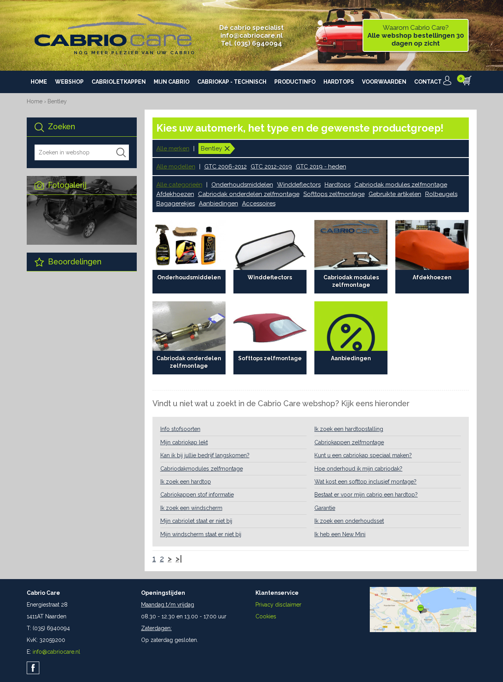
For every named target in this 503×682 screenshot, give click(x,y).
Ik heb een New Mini (339, 534)
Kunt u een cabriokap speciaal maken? (363, 455)
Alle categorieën (179, 184)
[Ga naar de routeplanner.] (423, 630)
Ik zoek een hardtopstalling (348, 429)
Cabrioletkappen (119, 82)
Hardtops (338, 82)
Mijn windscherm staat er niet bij (200, 534)
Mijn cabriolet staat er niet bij (196, 521)
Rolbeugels (441, 194)
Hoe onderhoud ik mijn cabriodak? (358, 469)
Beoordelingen (73, 261)
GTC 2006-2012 (225, 166)
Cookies (265, 616)
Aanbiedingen (218, 203)
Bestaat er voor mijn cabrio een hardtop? (366, 494)
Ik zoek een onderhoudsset (349, 521)
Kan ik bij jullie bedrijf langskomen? (205, 455)
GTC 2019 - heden (321, 166)
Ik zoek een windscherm (191, 508)
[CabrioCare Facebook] (33, 668)
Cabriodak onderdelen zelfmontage (248, 194)
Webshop (69, 82)
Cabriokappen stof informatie (197, 494)
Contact (428, 82)
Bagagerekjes (175, 203)
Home (39, 82)
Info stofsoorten (180, 429)
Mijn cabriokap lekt (184, 442)
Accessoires (258, 203)
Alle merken (172, 148)
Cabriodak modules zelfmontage (400, 184)
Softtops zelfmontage (334, 194)
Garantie (324, 508)
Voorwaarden (384, 82)
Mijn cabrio (171, 82)
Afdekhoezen (175, 194)
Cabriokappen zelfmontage (349, 442)
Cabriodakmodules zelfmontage (201, 469)
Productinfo (295, 82)
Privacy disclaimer (278, 604)
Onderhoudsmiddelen (242, 184)
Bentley (57, 101)
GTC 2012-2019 (271, 166)
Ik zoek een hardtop (185, 481)
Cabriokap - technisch (231, 82)
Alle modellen (175, 166)
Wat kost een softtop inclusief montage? (365, 481)
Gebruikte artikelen (395, 194)
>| (179, 559)
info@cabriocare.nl (251, 35)
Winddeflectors (299, 184)
